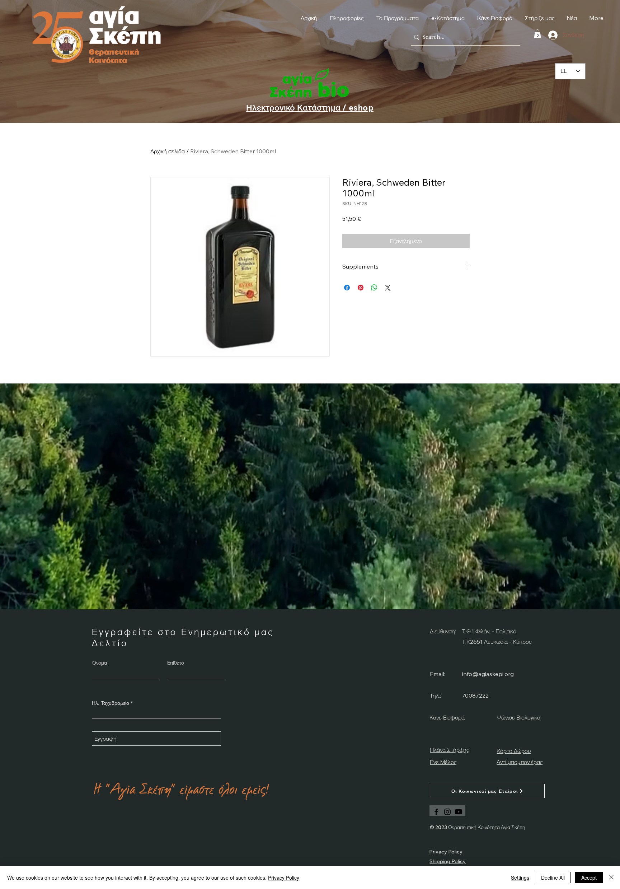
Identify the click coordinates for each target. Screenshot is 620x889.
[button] (453, 409)
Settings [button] (520, 877)
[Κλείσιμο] (611, 877)
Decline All (553, 877)
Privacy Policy (283, 877)
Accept (589, 877)
